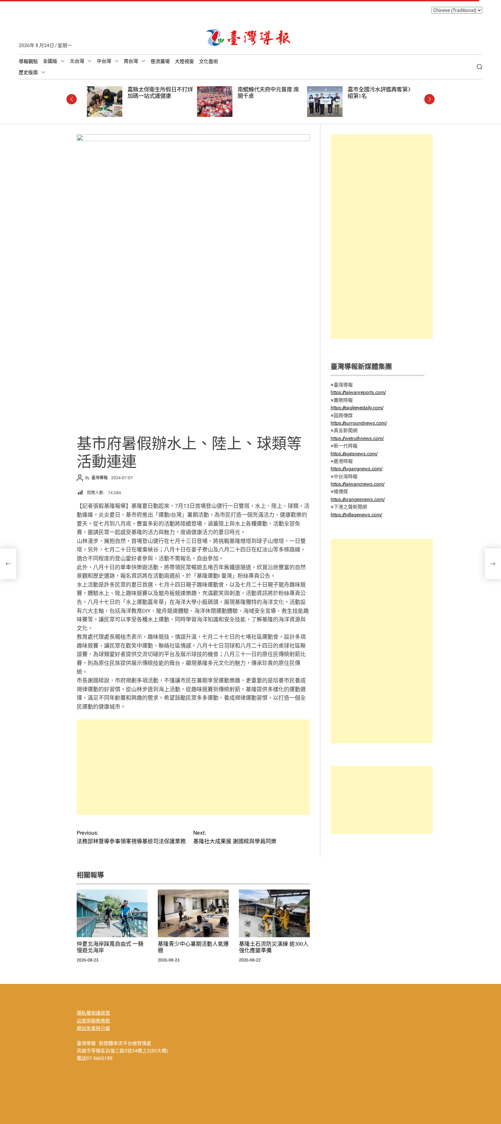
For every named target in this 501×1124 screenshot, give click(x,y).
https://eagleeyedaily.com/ (357, 407)
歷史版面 (28, 72)
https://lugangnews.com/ (356, 468)
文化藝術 (208, 61)
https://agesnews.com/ (354, 453)
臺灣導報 (99, 477)
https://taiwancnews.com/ (357, 484)
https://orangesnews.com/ (358, 499)
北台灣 (77, 61)
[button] (71, 99)
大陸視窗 (184, 61)
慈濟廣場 (160, 61)
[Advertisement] (193, 767)
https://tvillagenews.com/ (356, 514)
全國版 (50, 61)
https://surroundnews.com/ (359, 423)
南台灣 (131, 61)
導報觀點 (28, 61)
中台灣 (104, 61)
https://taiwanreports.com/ (358, 392)
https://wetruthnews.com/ (357, 438)
